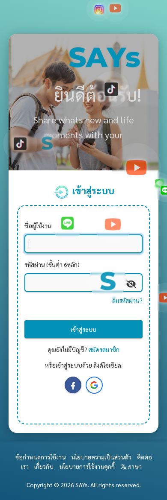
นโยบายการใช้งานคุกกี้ (87, 466)
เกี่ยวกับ (44, 466)
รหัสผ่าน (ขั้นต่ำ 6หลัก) (52, 264)
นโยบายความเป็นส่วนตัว (101, 457)
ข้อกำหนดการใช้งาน (40, 457)
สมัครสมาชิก (104, 349)
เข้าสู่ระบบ (83, 329)
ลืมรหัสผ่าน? (127, 300)
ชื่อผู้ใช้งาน (37, 225)
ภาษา (134, 466)
